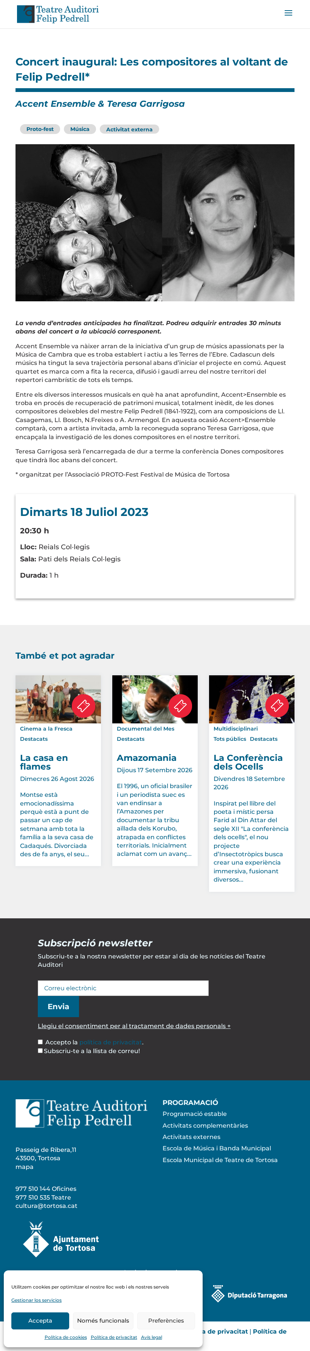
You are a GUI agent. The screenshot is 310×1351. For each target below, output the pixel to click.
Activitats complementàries (205, 1125)
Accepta (40, 1320)
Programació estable (195, 1113)
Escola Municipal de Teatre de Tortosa (220, 1160)
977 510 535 (33, 1197)
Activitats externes (191, 1137)
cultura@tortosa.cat (47, 1205)
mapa (25, 1166)
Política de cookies (66, 1337)
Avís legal (151, 1337)
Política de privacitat (114, 1337)
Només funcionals (103, 1320)
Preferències (166, 1320)
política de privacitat (110, 1042)
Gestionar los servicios (36, 1300)
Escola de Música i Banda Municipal (217, 1148)
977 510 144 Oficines (46, 1188)
